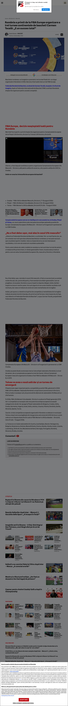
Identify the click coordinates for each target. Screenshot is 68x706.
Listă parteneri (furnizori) (7, 695)
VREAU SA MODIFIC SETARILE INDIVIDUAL (23, 703)
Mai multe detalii (14, 671)
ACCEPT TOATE (24, 699)
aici (20, 679)
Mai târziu (36, 9)
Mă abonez (46, 9)
